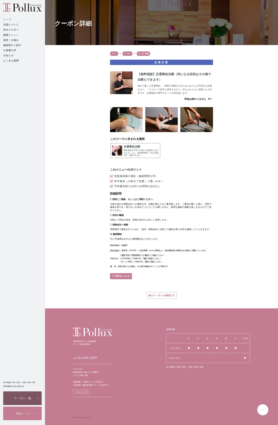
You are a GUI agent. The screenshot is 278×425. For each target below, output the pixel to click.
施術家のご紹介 (12, 45)
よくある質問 (11, 60)
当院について (11, 24)
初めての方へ (11, 29)
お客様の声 (9, 50)
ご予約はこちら (121, 276)
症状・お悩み (11, 40)
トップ (7, 19)
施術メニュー (11, 34)
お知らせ (8, 55)
